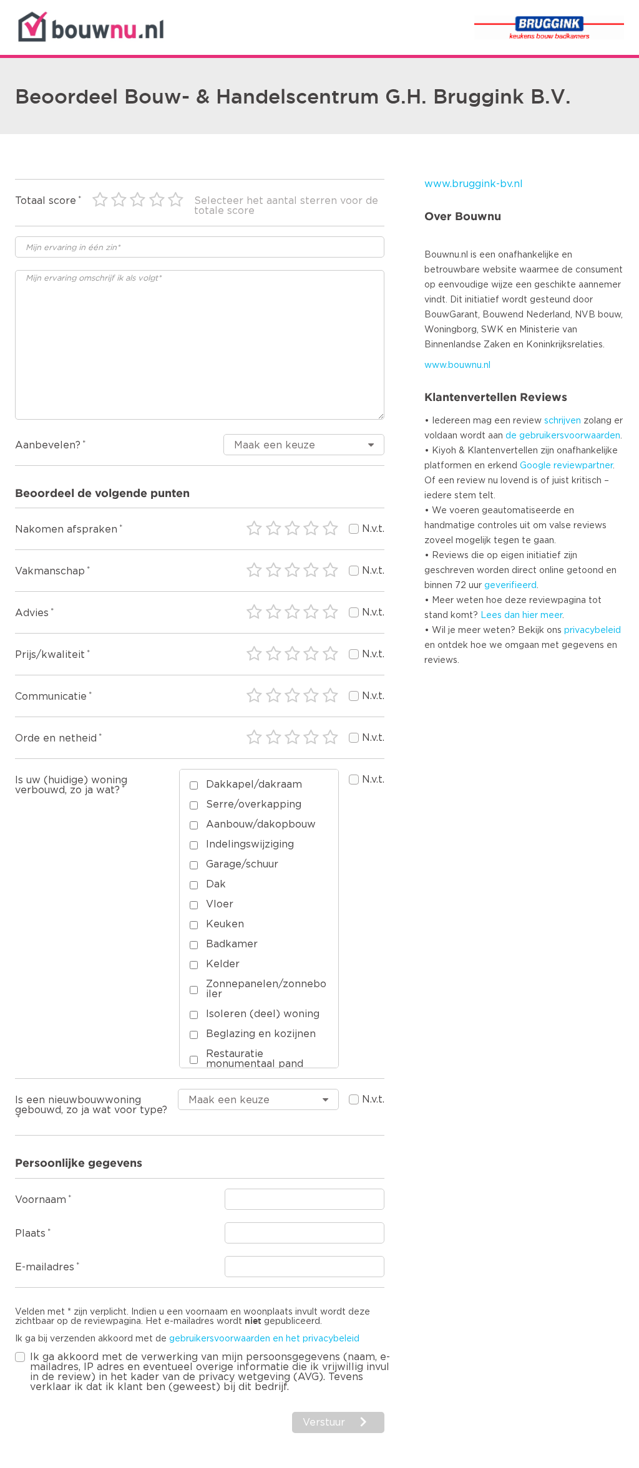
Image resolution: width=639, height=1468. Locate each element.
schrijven (562, 421)
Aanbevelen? (47, 445)
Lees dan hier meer (521, 615)
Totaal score (45, 201)
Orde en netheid (56, 738)
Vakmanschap (50, 571)
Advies (32, 613)
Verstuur (324, 1422)
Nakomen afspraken (66, 529)
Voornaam (40, 1200)
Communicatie (51, 697)
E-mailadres (44, 1267)
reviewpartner (583, 465)
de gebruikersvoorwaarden (562, 436)
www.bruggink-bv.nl (473, 184)
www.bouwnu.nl (457, 365)
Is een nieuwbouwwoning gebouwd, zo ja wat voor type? (91, 1105)
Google (535, 465)
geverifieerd (510, 585)
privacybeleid (592, 630)
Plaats (30, 1234)
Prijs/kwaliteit (50, 655)
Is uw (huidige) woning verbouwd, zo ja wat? (71, 785)
